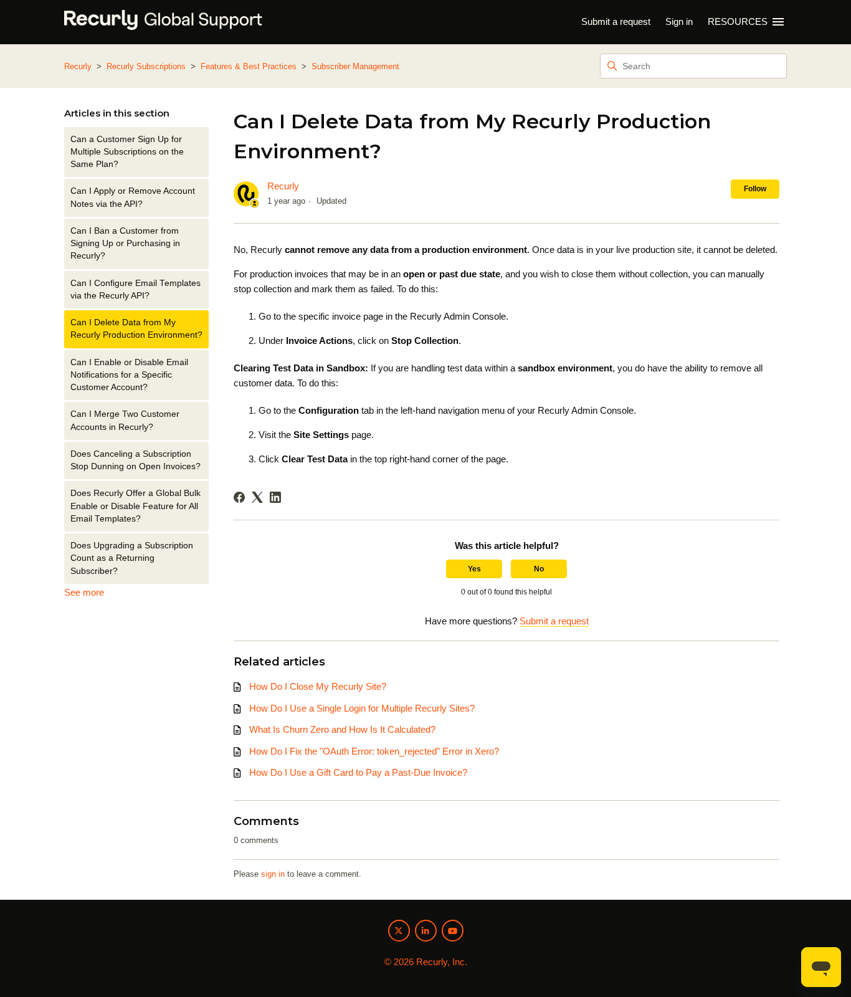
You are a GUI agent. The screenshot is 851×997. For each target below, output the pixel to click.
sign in (273, 874)
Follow (755, 188)
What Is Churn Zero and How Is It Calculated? (342, 729)
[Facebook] (239, 497)
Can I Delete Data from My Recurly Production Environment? (136, 329)
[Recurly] (163, 22)
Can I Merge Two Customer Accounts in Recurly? (124, 420)
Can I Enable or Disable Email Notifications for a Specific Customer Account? (129, 375)
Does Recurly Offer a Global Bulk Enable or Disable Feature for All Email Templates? (135, 506)
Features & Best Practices (249, 66)
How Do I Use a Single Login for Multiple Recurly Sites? (362, 708)
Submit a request (615, 21)
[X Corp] (257, 497)
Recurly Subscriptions (146, 66)
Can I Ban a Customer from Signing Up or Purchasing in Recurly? (125, 243)
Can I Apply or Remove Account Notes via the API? (132, 197)
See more (84, 592)
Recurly (78, 66)
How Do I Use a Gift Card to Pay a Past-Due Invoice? (358, 772)
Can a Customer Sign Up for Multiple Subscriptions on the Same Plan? (127, 152)
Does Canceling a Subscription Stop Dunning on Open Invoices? (135, 460)
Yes (474, 569)
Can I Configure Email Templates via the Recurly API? (135, 289)
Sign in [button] (679, 21)
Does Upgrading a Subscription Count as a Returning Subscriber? (131, 558)
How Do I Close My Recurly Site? (317, 686)
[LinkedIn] (275, 497)
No (539, 569)
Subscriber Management (355, 66)
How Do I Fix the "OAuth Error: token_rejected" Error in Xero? (374, 751)
